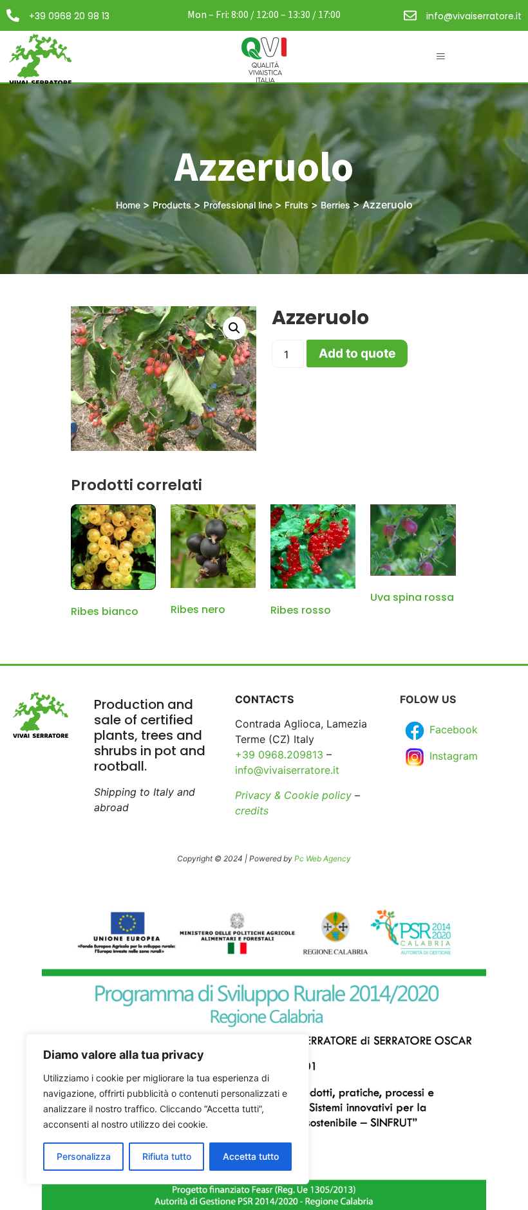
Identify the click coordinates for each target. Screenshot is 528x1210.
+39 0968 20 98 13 (69, 16)
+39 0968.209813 (279, 754)
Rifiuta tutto (166, 1156)
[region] (167, 1109)
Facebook (452, 729)
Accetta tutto (251, 1156)
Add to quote (357, 353)
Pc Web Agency (322, 858)
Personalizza (84, 1156)
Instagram (452, 755)
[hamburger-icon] (440, 56)
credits (252, 810)
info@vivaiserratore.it (474, 16)
